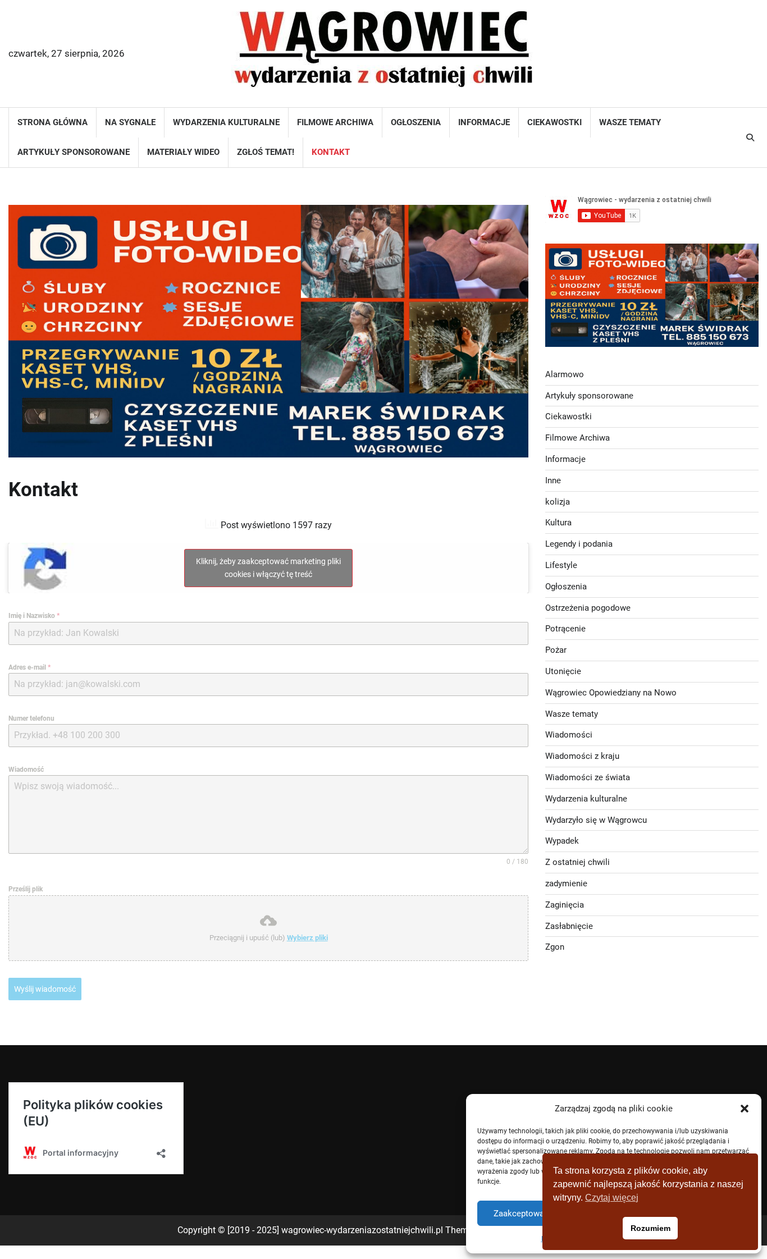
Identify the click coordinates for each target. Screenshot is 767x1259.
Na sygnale (130, 122)
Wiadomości (568, 735)
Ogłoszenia (416, 122)
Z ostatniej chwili (577, 862)
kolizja (557, 501)
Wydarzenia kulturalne (226, 122)
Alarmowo (564, 374)
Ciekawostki (554, 122)
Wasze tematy (630, 122)
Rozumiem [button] (650, 1228)
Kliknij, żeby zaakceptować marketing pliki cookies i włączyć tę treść (268, 568)
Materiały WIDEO (183, 152)
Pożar (556, 650)
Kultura (558, 523)
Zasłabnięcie (569, 926)
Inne (553, 480)
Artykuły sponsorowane (73, 152)
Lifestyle (561, 565)
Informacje (484, 122)
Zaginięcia (564, 904)
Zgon (554, 947)
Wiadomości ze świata (587, 777)
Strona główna (52, 122)
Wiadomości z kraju (582, 756)
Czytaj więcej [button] (611, 1197)
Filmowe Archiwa (335, 122)
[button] (744, 1108)
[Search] (750, 137)
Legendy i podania (579, 544)
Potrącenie (565, 629)
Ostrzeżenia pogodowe (588, 607)
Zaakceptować (521, 1213)
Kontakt (331, 152)
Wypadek (562, 841)
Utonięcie (563, 671)
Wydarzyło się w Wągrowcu (596, 819)
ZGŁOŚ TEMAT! (265, 152)
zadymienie (566, 883)
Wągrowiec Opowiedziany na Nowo (611, 692)
